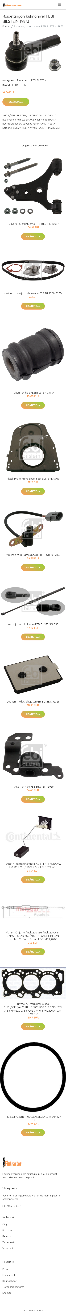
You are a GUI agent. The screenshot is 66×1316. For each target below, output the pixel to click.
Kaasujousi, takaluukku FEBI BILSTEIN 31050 (33, 624)
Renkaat (7, 1236)
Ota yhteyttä (9, 1275)
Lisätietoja (16, 101)
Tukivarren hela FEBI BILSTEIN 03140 (33, 392)
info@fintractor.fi (11, 1206)
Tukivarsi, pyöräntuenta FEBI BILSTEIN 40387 (33, 223)
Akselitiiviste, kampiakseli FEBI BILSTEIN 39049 (33, 478)
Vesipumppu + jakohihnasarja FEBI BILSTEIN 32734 (33, 293)
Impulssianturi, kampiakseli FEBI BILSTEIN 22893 (33, 555)
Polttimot (7, 1230)
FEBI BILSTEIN (38, 80)
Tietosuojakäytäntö (13, 1286)
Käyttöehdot (9, 1280)
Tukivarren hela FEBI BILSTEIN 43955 (33, 786)
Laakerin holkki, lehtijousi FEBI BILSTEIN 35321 (33, 701)
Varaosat (7, 1248)
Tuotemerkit (23, 80)
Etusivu (6, 26)
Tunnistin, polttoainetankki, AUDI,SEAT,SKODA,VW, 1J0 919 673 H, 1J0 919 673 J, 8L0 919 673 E (33, 865)
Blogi (5, 1269)
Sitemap (7, 1292)
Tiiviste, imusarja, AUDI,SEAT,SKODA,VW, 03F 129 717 (33, 1118)
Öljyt (5, 1224)
